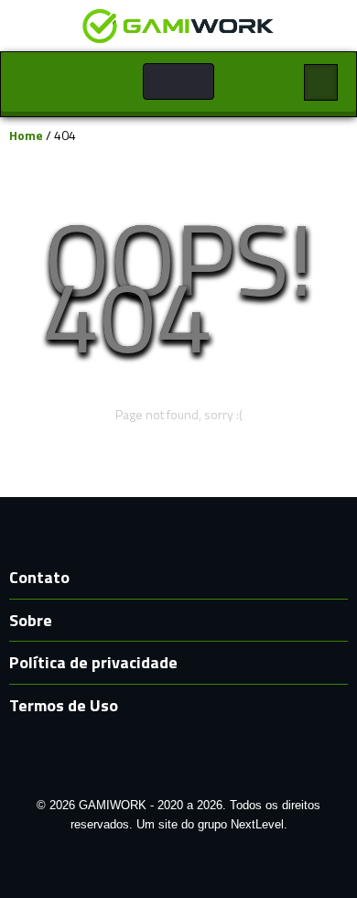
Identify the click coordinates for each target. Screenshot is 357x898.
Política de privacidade (93, 662)
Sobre (30, 620)
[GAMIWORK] (178, 24)
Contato (39, 577)
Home (26, 135)
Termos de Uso (63, 705)
